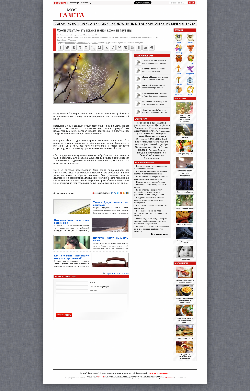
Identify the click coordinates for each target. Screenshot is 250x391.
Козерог (190, 84)
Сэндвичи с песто (185, 338)
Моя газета (101, 376)
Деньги (150, 125)
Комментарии (84, 3)
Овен (179, 42)
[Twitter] (67, 47)
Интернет (150, 133)
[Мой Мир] (127, 193)
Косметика (140, 142)
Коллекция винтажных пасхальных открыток (185, 118)
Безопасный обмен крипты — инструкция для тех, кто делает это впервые (150, 213)
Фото (149, 23)
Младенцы (185, 259)
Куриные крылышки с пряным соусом (185, 281)
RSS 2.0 (111, 37)
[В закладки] (139, 47)
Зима (136, 131)
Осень (148, 147)
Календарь (154, 138)
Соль (161, 155)
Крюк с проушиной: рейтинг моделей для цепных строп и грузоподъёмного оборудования (149, 192)
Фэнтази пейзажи (185, 192)
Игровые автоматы (148, 131)
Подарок (153, 150)
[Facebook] (61, 47)
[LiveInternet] (106, 47)
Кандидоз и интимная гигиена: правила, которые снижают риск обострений (149, 200)
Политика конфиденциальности (117, 373)
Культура (118, 23)
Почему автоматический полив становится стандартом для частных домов (151, 184)
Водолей (178, 94)
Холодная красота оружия (185, 242)
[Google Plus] (121, 193)
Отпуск (165, 147)
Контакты (94, 373)
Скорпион (190, 73)
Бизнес (141, 123)
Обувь (165, 144)
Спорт (106, 23)
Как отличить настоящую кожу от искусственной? (71, 257)
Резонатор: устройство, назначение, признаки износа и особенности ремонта (151, 228)
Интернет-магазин (155, 136)
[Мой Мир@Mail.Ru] (100, 47)
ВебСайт (93, 291)
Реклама (153, 153)
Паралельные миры (185, 208)
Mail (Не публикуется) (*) (99, 287)
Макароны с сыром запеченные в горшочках (184, 300)
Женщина (153, 128)
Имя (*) (92, 283)
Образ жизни (90, 23)
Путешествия (135, 23)
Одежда (140, 147)
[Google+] (87, 47)
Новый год (156, 144)
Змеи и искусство (185, 224)
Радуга (185, 137)
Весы (179, 73)
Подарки (143, 149)
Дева (191, 63)
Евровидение (141, 128)
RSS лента (141, 373)
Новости (73, 3)
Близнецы (179, 53)
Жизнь (159, 23)
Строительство (152, 158)
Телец (190, 42)
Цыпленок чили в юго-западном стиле (185, 320)
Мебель (164, 141)
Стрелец (178, 84)
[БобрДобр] (132, 47)
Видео (190, 23)
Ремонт (162, 152)
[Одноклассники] (80, 47)
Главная (60, 23)
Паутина (72, 40)
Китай (164, 139)
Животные (164, 128)
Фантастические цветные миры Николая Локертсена (184, 172)
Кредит (150, 142)
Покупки (161, 150)
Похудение (143, 152)
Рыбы (190, 94)
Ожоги (65, 40)
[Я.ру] (113, 47)
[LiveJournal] (93, 47)
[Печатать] (152, 47)
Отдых (156, 147)
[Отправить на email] (145, 47)
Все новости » (159, 234)
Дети (158, 125)
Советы (154, 155)
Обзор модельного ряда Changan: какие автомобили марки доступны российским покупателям (150, 221)
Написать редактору (159, 373)
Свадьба (145, 155)
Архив (83, 373)
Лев (178, 63)
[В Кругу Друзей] (126, 47)
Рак (190, 53)
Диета (166, 125)
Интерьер (141, 139)
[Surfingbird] (119, 47)
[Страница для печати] (103, 273)
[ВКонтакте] (74, 47)
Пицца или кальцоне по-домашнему (185, 356)
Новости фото (142, 144)
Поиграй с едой (185, 154)
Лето (156, 142)
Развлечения (175, 23)
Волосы (155, 123)
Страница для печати (117, 273)
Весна (148, 123)
